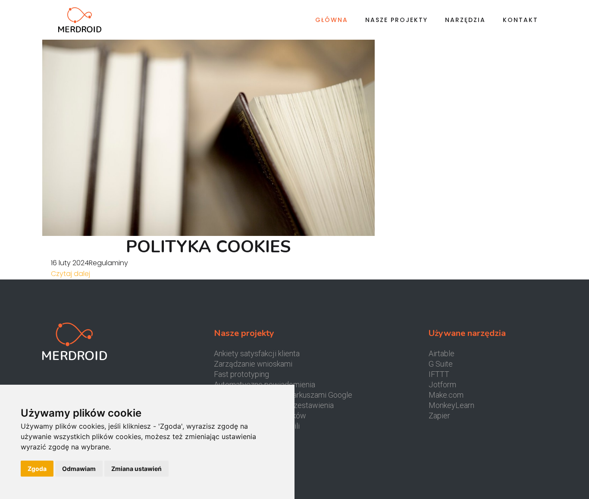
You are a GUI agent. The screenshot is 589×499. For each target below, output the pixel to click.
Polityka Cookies (208, 246)
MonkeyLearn (451, 405)
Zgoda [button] (37, 468)
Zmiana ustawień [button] (136, 468)
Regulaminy (108, 263)
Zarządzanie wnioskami (253, 363)
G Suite (441, 363)
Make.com (446, 394)
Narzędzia (465, 20)
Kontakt (520, 20)
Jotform (442, 384)
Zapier (439, 415)
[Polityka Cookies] (208, 129)
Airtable (441, 353)
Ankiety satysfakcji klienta (257, 353)
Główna (331, 20)
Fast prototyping (241, 374)
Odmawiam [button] (79, 468)
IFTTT (439, 374)
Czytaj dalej (70, 274)
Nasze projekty (396, 20)
